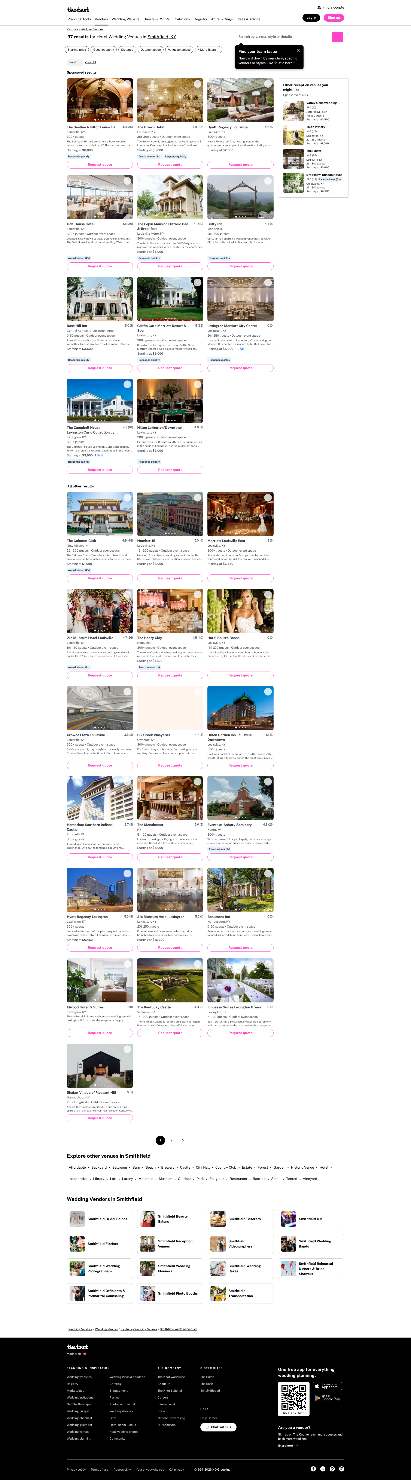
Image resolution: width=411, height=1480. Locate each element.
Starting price (76, 52)
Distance (127, 52)
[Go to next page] (182, 1143)
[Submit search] (337, 40)
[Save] (127, 87)
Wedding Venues (106, 1332)
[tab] (95, 123)
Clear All (90, 65)
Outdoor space (151, 52)
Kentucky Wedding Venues (90, 31)
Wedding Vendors (80, 1332)
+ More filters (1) (208, 52)
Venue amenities (179, 52)
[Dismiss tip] (298, 53)
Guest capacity (103, 52)
